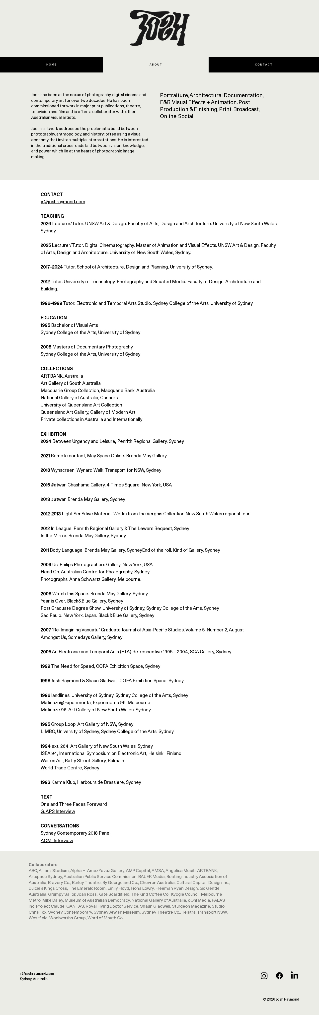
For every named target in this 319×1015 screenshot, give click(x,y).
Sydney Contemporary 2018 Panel (75, 833)
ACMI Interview (57, 841)
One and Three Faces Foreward (74, 804)
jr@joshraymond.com (63, 202)
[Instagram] (264, 975)
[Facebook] (279, 975)
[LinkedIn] (294, 975)
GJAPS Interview (58, 812)
